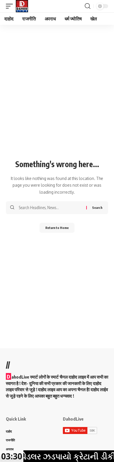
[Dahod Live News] (22, 6)
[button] (11, 6)
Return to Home (57, 228)
